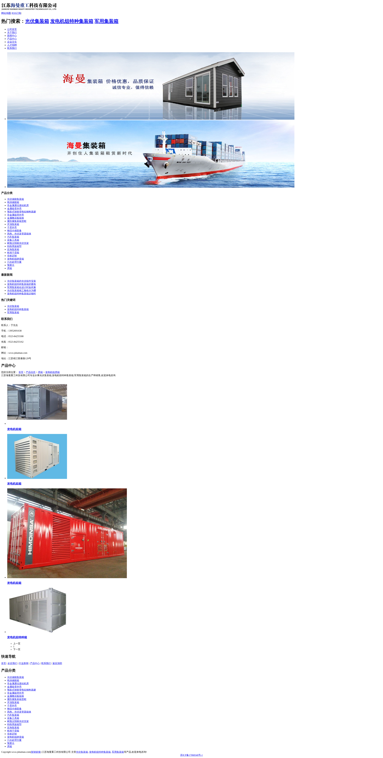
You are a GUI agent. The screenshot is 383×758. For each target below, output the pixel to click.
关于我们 (12, 32)
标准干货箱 (13, 252)
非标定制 (12, 255)
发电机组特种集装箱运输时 (21, 293)
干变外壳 (12, 227)
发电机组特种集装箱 (71, 21)
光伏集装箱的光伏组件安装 (21, 281)
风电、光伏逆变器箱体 (19, 233)
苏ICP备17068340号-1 (191, 755)
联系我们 (12, 48)
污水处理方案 (14, 262)
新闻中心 (12, 35)
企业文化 (12, 42)
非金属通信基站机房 (18, 205)
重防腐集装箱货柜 (16, 221)
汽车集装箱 (13, 237)
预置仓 (10, 265)
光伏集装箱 (37, 21)
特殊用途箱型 (14, 246)
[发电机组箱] (37, 423)
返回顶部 (57, 663)
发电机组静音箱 (15, 259)
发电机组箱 (14, 429)
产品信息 (30, 372)
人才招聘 (12, 45)
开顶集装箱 (13, 224)
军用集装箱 (106, 21)
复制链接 (36, 752)
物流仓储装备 (14, 230)
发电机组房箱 (52, 372)
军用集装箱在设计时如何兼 (21, 287)
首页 (21, 372)
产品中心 (12, 38)
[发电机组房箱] (29, 11)
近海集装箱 (13, 249)
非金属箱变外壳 (15, 215)
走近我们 (12, 663)
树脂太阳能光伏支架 (18, 243)
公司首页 (12, 29)
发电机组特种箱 (17, 637)
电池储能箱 (13, 202)
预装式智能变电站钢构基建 (21, 211)
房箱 (9, 268)
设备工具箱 (13, 240)
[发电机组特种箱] (37, 632)
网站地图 (6, 13)
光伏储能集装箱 (15, 199)
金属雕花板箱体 (15, 218)
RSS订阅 (16, 13)
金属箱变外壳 (14, 208)
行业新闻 (23, 663)
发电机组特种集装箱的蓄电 (21, 284)
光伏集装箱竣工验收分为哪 (21, 290)
